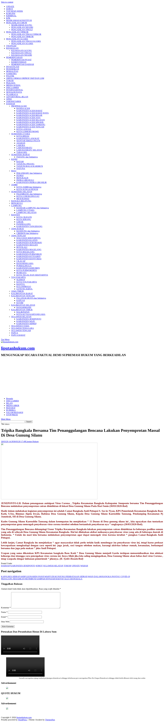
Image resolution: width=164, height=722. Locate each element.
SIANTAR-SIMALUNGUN (28, 141)
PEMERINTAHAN (14, 57)
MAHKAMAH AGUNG (21, 25)
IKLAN (9, 403)
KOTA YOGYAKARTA (26, 282)
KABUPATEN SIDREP (26, 323)
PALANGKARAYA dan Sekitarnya (31, 298)
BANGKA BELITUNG (21, 201)
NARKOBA (11, 74)
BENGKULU (17, 203)
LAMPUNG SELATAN (26, 212)
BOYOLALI (21, 247)
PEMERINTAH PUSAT (21, 60)
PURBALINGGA (24, 266)
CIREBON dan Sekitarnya (27, 233)
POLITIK (10, 76)
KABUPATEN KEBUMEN (28, 268)
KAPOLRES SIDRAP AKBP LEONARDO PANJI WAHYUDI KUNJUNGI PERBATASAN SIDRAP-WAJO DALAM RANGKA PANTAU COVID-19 (65, 576)
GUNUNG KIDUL (24, 289)
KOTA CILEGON (24, 217)
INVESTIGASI (12, 67)
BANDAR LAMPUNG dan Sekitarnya (32, 208)
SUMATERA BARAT (20, 155)
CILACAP (20, 261)
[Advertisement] (82, 377)
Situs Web (5, 622)
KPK (8, 18)
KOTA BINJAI (22, 136)
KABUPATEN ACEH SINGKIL (30, 122)
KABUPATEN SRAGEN (27, 245)
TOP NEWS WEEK (14, 11)
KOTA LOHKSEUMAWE (27, 131)
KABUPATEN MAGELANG (28, 249)
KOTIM (19, 303)
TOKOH (10, 80)
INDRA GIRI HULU (25, 180)
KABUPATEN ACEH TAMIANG (30, 124)
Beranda (9, 398)
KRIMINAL (11, 16)
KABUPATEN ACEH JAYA (28, 117)
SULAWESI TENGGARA (22, 328)
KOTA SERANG (23, 219)
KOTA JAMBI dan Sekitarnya (28, 187)
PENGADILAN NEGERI (22, 27)
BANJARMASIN (23, 307)
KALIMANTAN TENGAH (23, 296)
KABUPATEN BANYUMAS (28, 259)
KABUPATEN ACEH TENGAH (30, 127)
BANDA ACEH (23, 108)
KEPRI (14, 159)
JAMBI (14, 185)
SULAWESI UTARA (20, 326)
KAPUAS (20, 300)
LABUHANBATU (24, 148)
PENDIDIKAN (12, 69)
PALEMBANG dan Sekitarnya (29, 194)
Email (4, 617)
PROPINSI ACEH (19, 106)
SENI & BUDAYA (14, 92)
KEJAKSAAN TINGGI (21, 53)
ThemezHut (50, 720)
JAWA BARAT (17, 229)
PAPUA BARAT (18, 335)
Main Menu (6, 419)
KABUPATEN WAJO (25, 321)
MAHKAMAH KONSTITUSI (19, 20)
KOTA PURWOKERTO (26, 270)
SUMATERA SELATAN (21, 192)
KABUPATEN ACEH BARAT (29, 111)
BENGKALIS (22, 178)
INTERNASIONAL (14, 90)
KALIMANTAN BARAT (22, 293)
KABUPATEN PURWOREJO (29, 254)
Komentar (6, 608)
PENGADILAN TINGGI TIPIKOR (26, 34)
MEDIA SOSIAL (13, 85)
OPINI (9, 99)
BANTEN (15, 215)
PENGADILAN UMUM (16, 23)
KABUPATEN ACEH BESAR (29, 115)
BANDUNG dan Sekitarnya (28, 231)
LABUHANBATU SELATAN (29, 150)
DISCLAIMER (12, 87)
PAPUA (14, 333)
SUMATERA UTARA (20, 134)
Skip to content (7, 2)
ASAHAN (20, 143)
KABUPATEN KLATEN (27, 240)
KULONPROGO (23, 286)
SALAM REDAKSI (14, 412)
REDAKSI (10, 408)
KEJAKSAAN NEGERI (21, 55)
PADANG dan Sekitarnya (27, 157)
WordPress (22, 720)
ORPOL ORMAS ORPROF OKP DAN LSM (25, 78)
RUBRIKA (11, 410)
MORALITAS (12, 71)
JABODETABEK (13, 101)
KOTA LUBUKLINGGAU (27, 196)
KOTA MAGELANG (25, 252)
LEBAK (19, 222)
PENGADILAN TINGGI (22, 30)
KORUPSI (10, 13)
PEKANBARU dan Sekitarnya (29, 173)
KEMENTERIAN (18, 62)
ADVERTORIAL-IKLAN (17, 97)
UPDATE (10, 6)
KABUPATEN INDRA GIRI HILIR (31, 182)
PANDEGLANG (23, 224)
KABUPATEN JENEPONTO (28, 319)
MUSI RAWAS (22, 199)
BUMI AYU (21, 273)
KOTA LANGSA (23, 129)
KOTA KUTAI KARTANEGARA (30, 314)
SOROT (9, 9)
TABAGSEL (21, 152)
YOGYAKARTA (18, 277)
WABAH (84, 566)
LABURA (20, 145)
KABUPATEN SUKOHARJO (29, 242)
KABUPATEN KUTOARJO (28, 256)
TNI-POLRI (11, 46)
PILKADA (10, 83)
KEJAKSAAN (12, 48)
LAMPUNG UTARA (25, 210)
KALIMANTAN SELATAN (23, 305)
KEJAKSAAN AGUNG (21, 50)
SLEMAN (20, 280)
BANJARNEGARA (24, 263)
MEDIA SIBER (12, 405)
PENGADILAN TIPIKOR (17, 32)
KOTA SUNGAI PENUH (27, 189)
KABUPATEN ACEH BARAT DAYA (32, 113)
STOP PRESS (12, 415)
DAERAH (10, 104)
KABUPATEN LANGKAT (27, 138)
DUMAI (19, 175)
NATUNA (20, 168)
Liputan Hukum (32, 441)
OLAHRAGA (12, 94)
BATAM (20, 161)
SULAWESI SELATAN (21, 317)
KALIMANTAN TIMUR (22, 310)
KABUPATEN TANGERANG (29, 226)
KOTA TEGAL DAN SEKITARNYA (32, 275)
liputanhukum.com (18, 348)
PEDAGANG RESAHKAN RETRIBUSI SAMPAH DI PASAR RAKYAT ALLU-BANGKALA (41, 579)
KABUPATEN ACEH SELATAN (30, 120)
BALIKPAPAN (22, 312)
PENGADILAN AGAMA (17, 39)
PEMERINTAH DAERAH (22, 64)
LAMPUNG (16, 205)
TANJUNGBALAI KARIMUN (29, 166)
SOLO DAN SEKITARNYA (28, 238)
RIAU (13, 171)
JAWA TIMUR (17, 291)
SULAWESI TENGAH (21, 330)
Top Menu (5, 339)
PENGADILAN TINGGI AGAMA (26, 41)
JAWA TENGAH (18, 236)
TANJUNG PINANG (25, 164)
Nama (4, 612)
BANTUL (20, 284)
